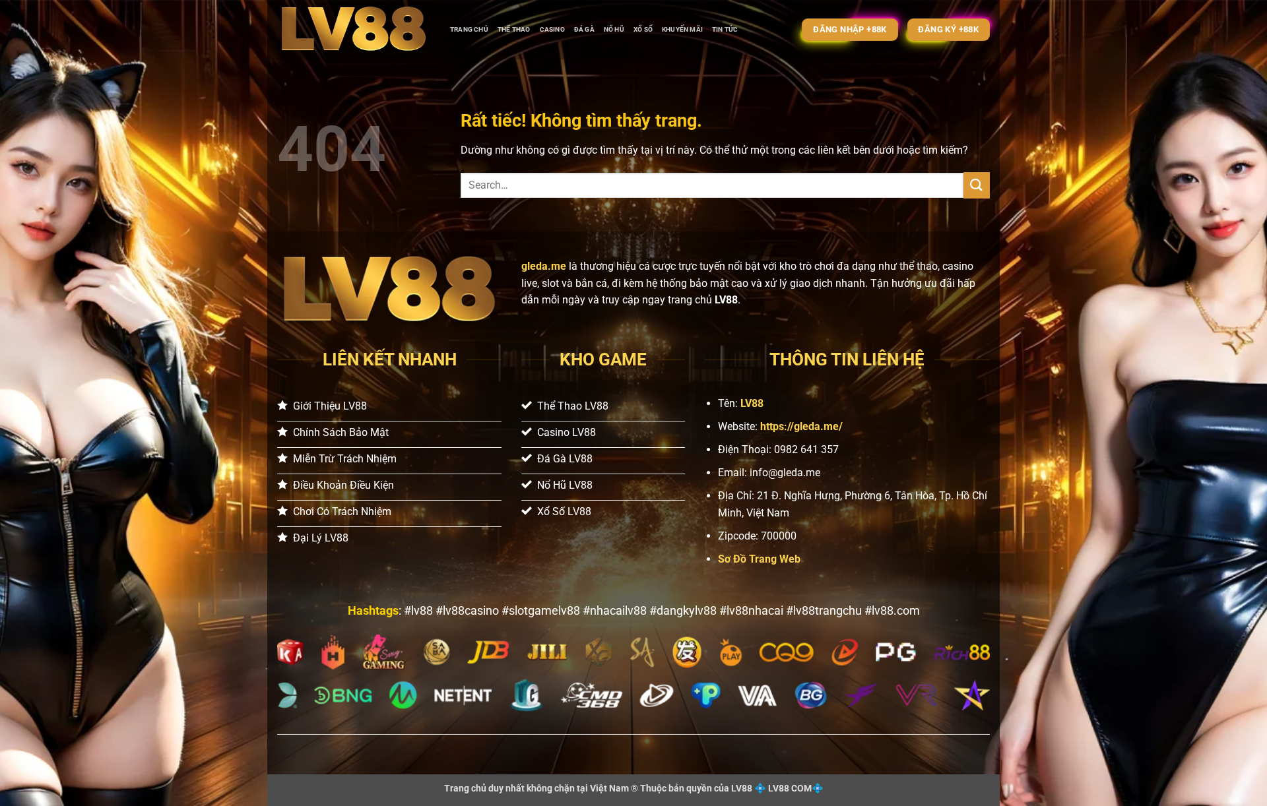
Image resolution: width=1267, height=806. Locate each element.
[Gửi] (976, 185)
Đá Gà (584, 29)
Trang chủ (469, 29)
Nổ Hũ (614, 29)
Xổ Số (643, 29)
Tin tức (725, 29)
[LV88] (353, 30)
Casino (552, 29)
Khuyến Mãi (682, 29)
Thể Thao (514, 29)
